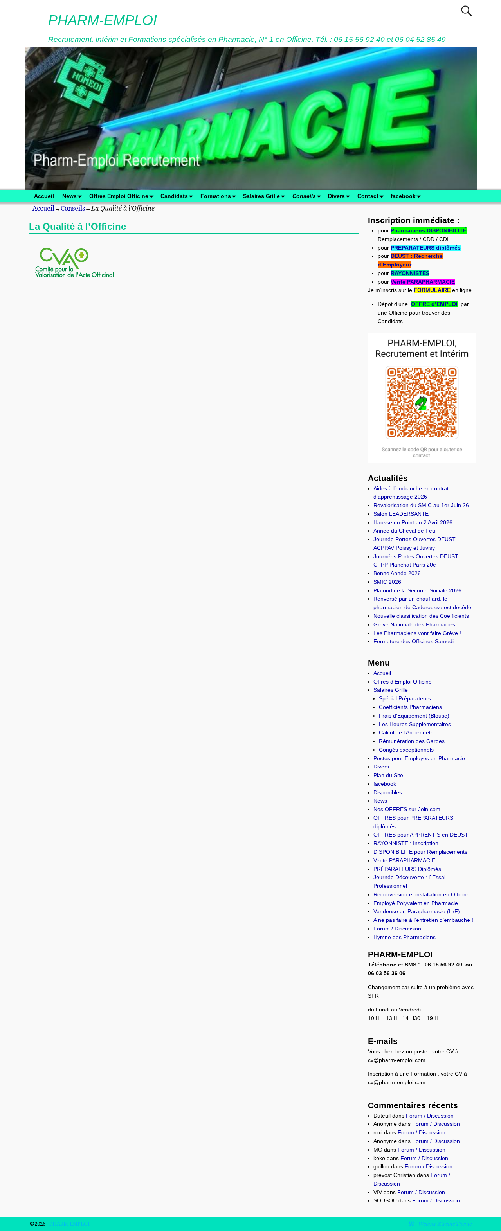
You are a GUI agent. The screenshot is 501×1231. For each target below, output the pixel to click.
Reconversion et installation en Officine (421, 894)
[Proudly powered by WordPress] (411, 1224)
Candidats (174, 196)
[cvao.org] (74, 286)
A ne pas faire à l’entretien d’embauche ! (423, 920)
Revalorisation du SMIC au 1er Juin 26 (421, 505)
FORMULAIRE (432, 290)
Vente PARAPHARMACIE (423, 282)
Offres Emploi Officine (118, 196)
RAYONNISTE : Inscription (405, 843)
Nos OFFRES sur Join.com (406, 809)
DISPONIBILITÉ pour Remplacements (420, 852)
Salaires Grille (261, 196)
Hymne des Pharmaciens (404, 937)
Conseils (304, 196)
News (69, 196)
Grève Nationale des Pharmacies (414, 624)
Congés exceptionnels (406, 750)
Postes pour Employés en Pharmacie (419, 758)
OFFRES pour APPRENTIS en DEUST (420, 834)
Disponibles (387, 792)
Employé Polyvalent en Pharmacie (415, 903)
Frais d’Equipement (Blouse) (414, 716)
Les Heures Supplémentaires (415, 724)
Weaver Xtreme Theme (445, 1224)
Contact (367, 196)
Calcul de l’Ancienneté (406, 732)
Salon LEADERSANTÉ (401, 514)
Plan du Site (388, 775)
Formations (215, 196)
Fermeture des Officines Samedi (413, 641)
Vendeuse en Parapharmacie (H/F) (416, 911)
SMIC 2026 (387, 582)
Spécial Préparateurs (405, 698)
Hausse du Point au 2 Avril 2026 (412, 522)
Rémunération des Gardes (412, 741)
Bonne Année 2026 (397, 573)
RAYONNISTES (410, 273)
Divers (336, 196)
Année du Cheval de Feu (404, 530)
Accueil (44, 196)
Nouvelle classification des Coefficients (421, 616)
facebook (403, 196)
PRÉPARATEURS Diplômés (407, 869)
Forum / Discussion (397, 928)
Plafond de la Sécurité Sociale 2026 (417, 590)
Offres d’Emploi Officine (402, 681)
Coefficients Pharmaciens (410, 707)
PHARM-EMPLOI (102, 20)
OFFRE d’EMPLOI (434, 304)
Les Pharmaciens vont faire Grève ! (417, 633)
